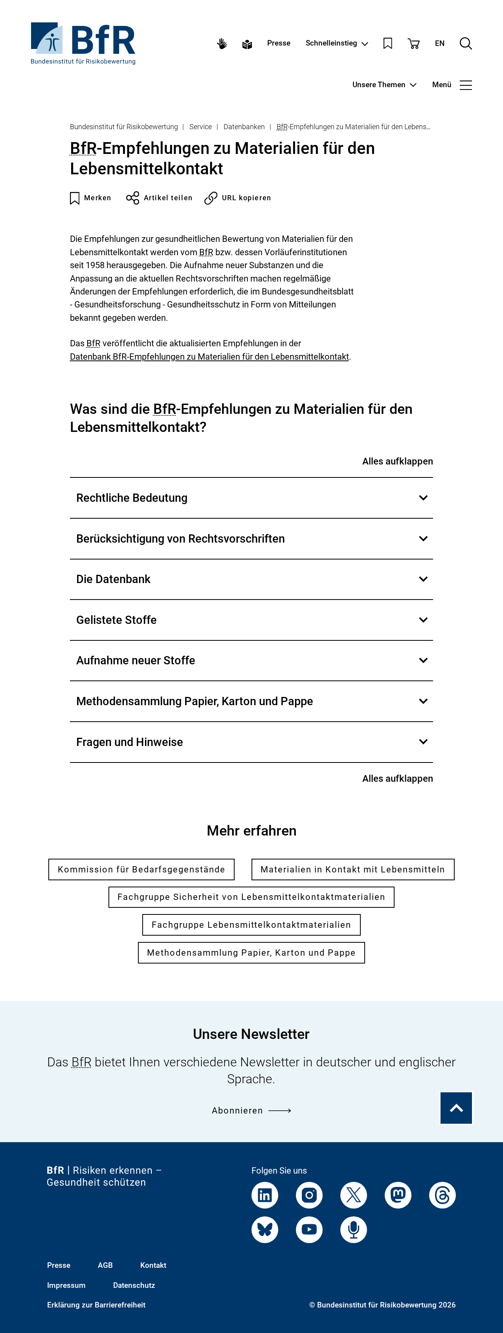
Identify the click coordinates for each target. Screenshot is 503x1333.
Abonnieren (237, 1110)
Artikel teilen (168, 198)
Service (200, 127)
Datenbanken (244, 127)
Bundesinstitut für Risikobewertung (124, 127)
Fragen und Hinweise (252, 748)
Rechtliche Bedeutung (252, 504)
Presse (278, 43)
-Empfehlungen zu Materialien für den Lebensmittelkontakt (372, 127)
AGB (105, 1265)
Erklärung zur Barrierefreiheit (96, 1305)
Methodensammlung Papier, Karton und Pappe (252, 708)
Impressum (66, 1285)
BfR (282, 127)
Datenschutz (134, 1285)
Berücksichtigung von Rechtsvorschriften (252, 545)
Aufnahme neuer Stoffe (252, 667)
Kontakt (153, 1265)
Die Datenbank (252, 585)
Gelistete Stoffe (252, 626)
